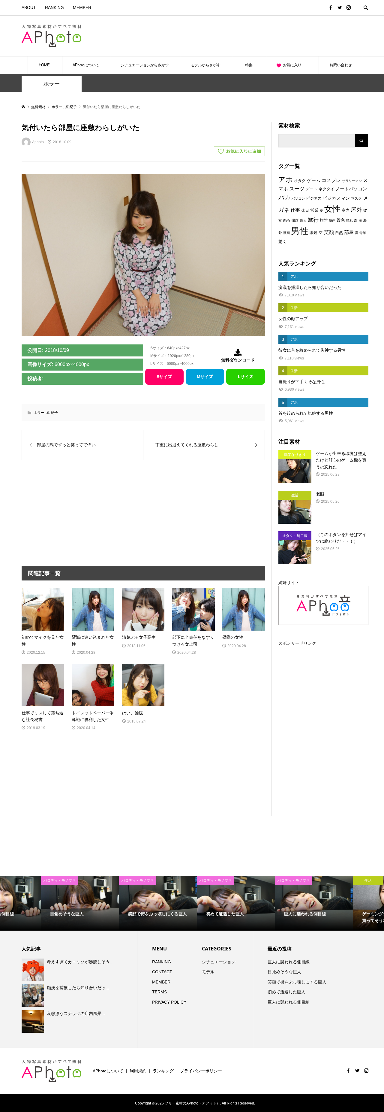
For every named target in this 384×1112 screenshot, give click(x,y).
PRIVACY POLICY (169, 1002)
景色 (341, 220)
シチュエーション (219, 961)
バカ (284, 197)
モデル (208, 971)
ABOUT (29, 7)
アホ (285, 179)
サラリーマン (352, 181)
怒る (286, 220)
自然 (339, 233)
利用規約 (138, 1070)
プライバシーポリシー (201, 1070)
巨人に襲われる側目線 (289, 961)
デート (311, 189)
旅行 (313, 220)
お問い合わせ (340, 65)
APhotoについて (86, 65)
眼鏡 (313, 232)
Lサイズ (245, 376)
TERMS (159, 991)
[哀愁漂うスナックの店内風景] (34, 1021)
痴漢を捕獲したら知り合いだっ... (78, 987)
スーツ (296, 189)
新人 (303, 220)
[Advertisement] (298, 36)
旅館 (324, 220)
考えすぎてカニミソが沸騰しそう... (80, 961)
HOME (44, 65)
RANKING (54, 7)
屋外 (356, 210)
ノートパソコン (351, 188)
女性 (332, 209)
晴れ (349, 220)
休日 (305, 210)
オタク (300, 180)
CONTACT (162, 971)
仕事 (295, 210)
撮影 (295, 220)
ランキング (163, 1070)
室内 (346, 210)
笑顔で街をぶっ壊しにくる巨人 (297, 982)
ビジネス (314, 198)
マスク (356, 198)
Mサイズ (205, 376)
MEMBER (82, 7)
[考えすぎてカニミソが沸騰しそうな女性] (34, 970)
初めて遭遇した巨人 (286, 991)
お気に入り (292, 65)
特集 (249, 65)
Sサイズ (164, 376)
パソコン (298, 198)
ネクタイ (326, 189)
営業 (314, 210)
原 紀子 (52, 413)
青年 (362, 233)
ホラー (52, 84)
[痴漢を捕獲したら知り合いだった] (34, 995)
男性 (299, 231)
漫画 (286, 233)
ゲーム (313, 180)
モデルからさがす (205, 65)
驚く (282, 241)
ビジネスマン (336, 198)
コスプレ (331, 180)
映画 (332, 220)
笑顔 (329, 232)
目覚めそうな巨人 (284, 971)
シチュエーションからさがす (145, 65)
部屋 (349, 232)
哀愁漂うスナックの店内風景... (76, 1013)
